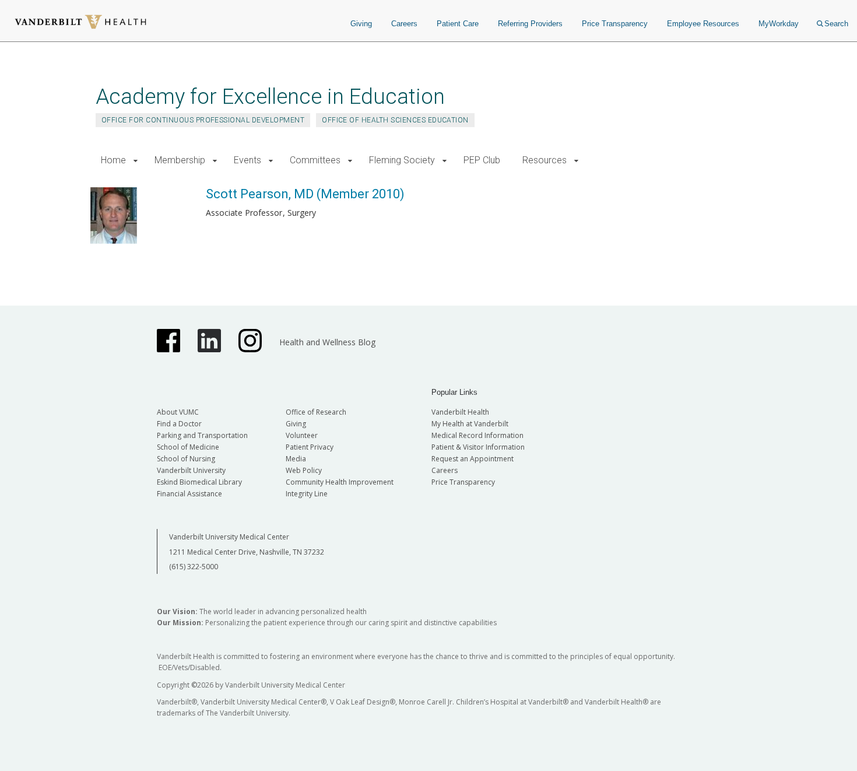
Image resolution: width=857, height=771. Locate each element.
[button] (135, 160)
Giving (361, 23)
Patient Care (458, 23)
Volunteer (302, 435)
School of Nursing (186, 459)
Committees (315, 160)
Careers (404, 23)
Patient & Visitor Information (478, 447)
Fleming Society (402, 160)
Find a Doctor (179, 424)
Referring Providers (530, 23)
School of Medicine (188, 447)
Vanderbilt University (191, 470)
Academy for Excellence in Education (270, 96)
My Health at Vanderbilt (469, 424)
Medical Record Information (477, 435)
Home (113, 160)
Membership (179, 160)
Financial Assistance (189, 494)
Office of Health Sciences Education (395, 120)
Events (247, 160)
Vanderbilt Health (460, 412)
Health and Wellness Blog (327, 342)
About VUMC (178, 412)
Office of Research (316, 412)
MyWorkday (778, 23)
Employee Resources (703, 23)
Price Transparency (615, 23)
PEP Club (481, 160)
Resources (544, 160)
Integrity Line (307, 494)
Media (296, 459)
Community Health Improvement (340, 482)
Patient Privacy (309, 447)
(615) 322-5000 (193, 567)
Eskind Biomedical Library (199, 482)
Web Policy (304, 470)
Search (836, 23)
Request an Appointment (472, 459)
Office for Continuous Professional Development (202, 120)
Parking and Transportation (202, 435)
